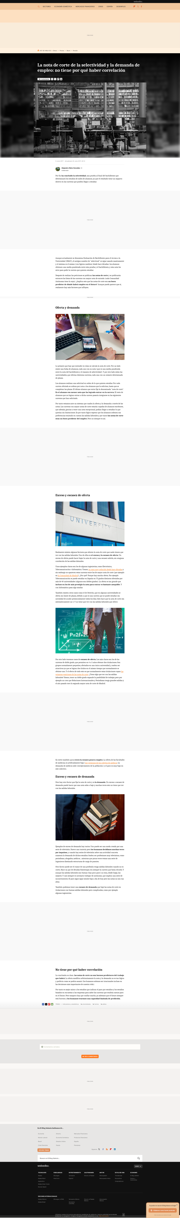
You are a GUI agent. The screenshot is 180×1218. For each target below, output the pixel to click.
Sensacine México (74, 1199)
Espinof (71, 1178)
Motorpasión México (103, 1199)
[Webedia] (138, 1)
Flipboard (134, 6)
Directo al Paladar (89, 1175)
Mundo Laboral (42, 1137)
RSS (106, 1148)
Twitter (138, 6)
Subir (137, 1166)
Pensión (75, 50)
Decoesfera (118, 1178)
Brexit (40, 1141)
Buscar (138, 1158)
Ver (91, 1056)
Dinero (55, 50)
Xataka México (42, 1199)
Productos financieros (80, 1137)
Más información (104, 1216)
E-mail (61, 79)
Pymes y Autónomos (133, 1179)
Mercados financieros (85, 6)
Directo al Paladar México (89, 1199)
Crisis (100, 6)
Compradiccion (119, 1181)
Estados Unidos (61, 1141)
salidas (104, 1004)
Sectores (47, 6)
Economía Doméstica (62, 1137)
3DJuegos (56, 1175)
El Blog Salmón (134, 1175)
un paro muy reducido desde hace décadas (105, 569)
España (110, 6)
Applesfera (41, 1181)
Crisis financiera (43, 1145)
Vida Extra (56, 1178)
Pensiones (77, 1145)
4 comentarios (44, 79)
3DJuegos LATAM (58, 1199)
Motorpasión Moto (105, 1178)
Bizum (68, 50)
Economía (41, 1133)
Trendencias (118, 1175)
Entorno (58, 1133)
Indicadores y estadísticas (71, 1004)
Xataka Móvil (41, 1178)
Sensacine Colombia (72, 1202)
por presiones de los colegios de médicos (101, 763)
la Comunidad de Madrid (68, 575)
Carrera (96, 1004)
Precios (62, 50)
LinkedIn (114, 1148)
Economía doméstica (63, 6)
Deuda (58, 1145)
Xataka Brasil (41, 1202)
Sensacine (72, 1175)
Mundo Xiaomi (42, 1187)
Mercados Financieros (80, 1133)
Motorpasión (103, 1175)
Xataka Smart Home (44, 1184)
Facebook (141, 6)
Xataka (40, 1175)
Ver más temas (44, 1150)
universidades (86, 1004)
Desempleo (121, 6)
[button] (72, 168)
